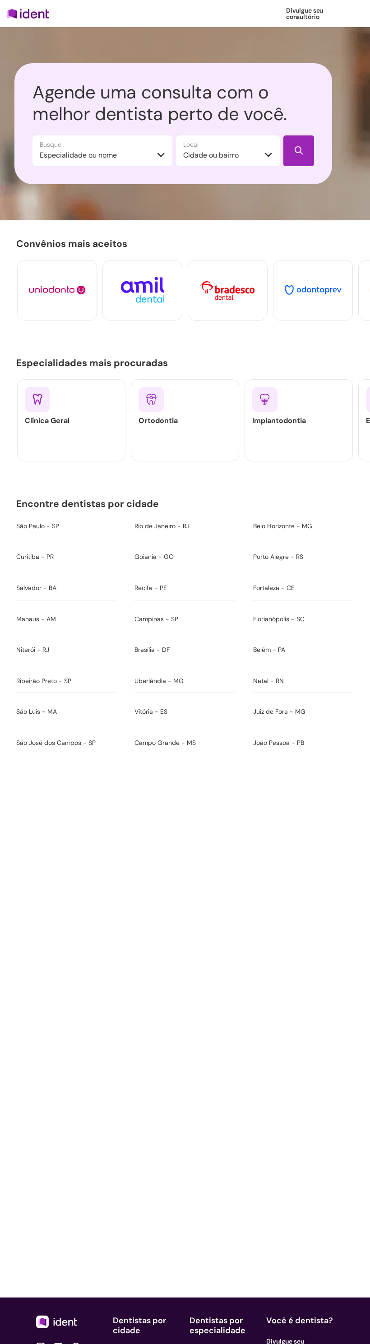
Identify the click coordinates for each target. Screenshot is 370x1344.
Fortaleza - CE (274, 588)
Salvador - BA (36, 588)
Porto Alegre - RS (278, 557)
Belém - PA (269, 650)
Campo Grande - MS (165, 743)
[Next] (346, 290)
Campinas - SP (156, 619)
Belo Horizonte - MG (282, 526)
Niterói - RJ (32, 650)
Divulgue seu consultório (304, 13)
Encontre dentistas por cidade (89, 504)
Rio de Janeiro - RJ (162, 526)
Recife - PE (150, 588)
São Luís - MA (36, 711)
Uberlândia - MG (159, 681)
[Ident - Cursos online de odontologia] (31, 13)
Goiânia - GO (154, 557)
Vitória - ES (150, 711)
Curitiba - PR (35, 557)
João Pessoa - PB (278, 743)
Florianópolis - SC (279, 619)
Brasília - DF (152, 650)
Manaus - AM (36, 619)
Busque (50, 144)
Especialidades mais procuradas (93, 363)
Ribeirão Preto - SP (43, 681)
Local (191, 144)
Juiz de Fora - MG (279, 711)
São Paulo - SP (37, 526)
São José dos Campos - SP (56, 743)
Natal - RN (268, 681)
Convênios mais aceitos (73, 243)
